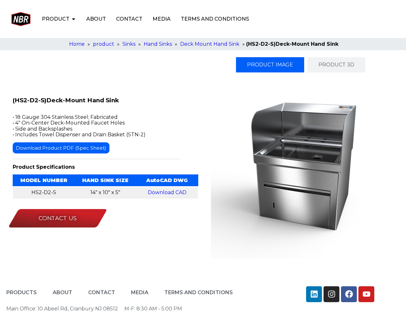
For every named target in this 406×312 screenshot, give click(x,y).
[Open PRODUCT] (73, 19)
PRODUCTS (21, 292)
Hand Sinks (158, 44)
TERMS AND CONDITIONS (215, 19)
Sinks (128, 44)
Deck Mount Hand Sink (209, 44)
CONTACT (129, 19)
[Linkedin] (314, 294)
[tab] (270, 64)
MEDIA (162, 19)
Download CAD (167, 192)
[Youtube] (366, 294)
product (103, 44)
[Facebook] (349, 294)
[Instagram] (331, 294)
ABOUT (96, 19)
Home (77, 44)
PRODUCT (55, 19)
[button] (339, 19)
